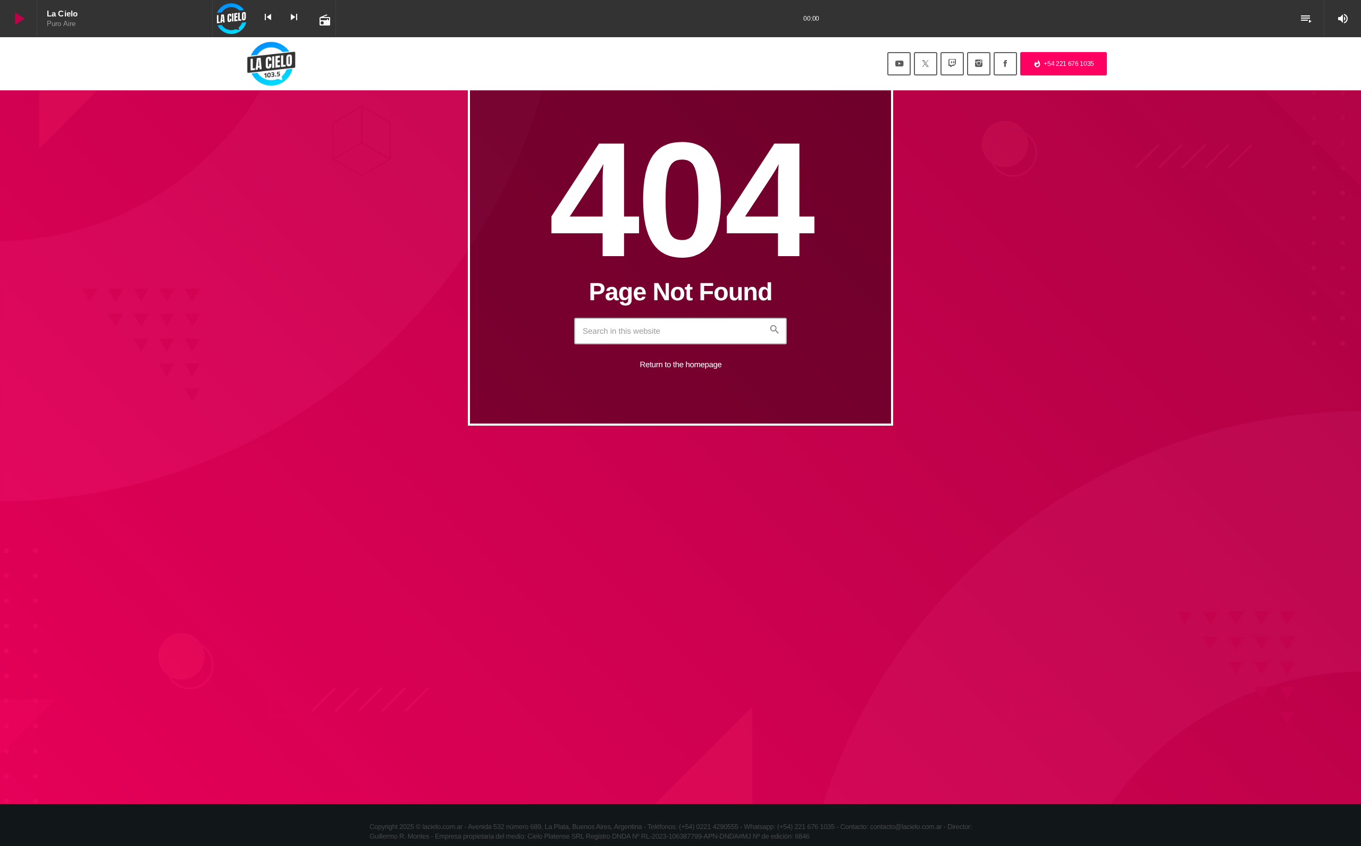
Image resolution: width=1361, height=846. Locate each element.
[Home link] (271, 63)
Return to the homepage (681, 364)
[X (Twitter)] (925, 63)
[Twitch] (952, 63)
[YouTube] (899, 63)
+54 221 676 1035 (1063, 64)
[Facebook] (1005, 63)
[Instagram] (978, 63)
